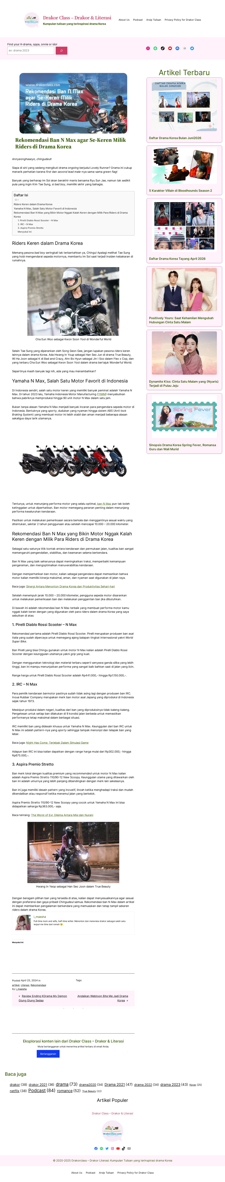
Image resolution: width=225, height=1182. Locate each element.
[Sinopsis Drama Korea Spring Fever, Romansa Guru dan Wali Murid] (184, 416)
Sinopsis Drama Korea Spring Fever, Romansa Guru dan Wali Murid (182, 447)
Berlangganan (48, 1053)
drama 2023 (174, 1084)
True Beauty (92, 1091)
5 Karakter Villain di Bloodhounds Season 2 (180, 190)
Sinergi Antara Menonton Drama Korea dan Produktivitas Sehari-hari (70, 586)
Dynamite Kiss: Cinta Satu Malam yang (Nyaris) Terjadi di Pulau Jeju (184, 384)
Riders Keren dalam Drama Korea (33, 204)
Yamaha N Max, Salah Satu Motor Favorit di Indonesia (45, 208)
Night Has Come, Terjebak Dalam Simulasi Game (57, 742)
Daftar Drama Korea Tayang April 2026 (177, 259)
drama (67, 1084)
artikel (15, 985)
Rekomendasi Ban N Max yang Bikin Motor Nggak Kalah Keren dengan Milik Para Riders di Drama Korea (71, 214)
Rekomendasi (38, 985)
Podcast (42, 1090)
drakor (18, 1085)
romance (69, 1090)
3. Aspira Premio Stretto (30, 228)
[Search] (61, 51)
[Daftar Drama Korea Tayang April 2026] (184, 225)
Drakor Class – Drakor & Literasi (77, 17)
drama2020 (91, 1085)
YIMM (102, 394)
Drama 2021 (119, 1084)
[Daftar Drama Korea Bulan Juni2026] (184, 105)
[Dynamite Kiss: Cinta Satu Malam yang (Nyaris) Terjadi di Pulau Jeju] (184, 353)
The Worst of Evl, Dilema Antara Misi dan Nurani (62, 815)
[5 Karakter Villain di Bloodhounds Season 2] (184, 165)
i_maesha (21, 988)
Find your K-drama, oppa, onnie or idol (32, 44)
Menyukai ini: (25, 231)
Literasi (25, 985)
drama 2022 (146, 1085)
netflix (18, 1091)
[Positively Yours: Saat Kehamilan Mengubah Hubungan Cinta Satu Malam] (184, 289)
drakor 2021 (41, 1085)
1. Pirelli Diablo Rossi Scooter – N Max (38, 220)
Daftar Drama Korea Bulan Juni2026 (175, 138)
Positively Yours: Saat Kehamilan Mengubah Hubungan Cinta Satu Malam (181, 320)
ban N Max (104, 503)
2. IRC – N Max (25, 224)
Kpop (195, 1084)
